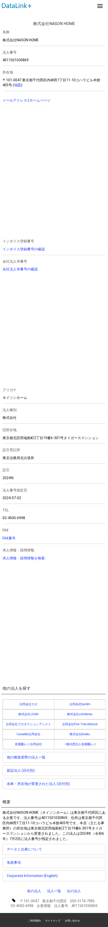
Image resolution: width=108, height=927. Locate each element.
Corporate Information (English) (32, 876)
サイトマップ (52, 920)
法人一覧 (54, 891)
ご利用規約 (34, 920)
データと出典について (24, 849)
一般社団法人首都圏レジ (79, 744)
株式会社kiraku (80, 734)
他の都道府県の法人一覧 (26, 757)
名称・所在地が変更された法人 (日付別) (38, 784)
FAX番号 (9, 538)
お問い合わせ (72, 920)
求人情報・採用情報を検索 (24, 558)
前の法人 (34, 891)
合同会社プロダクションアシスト (28, 724)
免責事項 (14, 862)
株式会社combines (79, 714)
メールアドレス (15, 100)
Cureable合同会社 (28, 734)
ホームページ (39, 100)
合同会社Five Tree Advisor (80, 724)
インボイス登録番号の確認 (24, 249)
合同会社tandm (79, 704)
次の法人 (74, 891)
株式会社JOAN (28, 714)
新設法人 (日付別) (21, 770)
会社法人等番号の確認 (20, 269)
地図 (17, 85)
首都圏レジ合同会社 (28, 744)
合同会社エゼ (28, 704)
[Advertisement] (44, 139)
